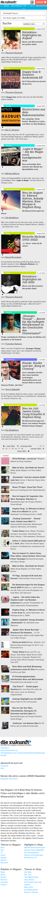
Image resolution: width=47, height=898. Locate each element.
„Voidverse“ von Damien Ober (25, 723)
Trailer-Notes (18, 531)
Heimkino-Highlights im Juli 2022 (31, 279)
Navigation (32, 2)
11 (43, 446)
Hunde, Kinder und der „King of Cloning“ (33, 366)
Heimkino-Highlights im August (31, 35)
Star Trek (27, 874)
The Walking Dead (31, 877)
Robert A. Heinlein (31, 892)
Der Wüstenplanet (31, 889)
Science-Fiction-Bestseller (34, 850)
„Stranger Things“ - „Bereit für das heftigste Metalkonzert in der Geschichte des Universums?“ (33, 325)
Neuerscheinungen (13, 189)
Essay (3, 874)
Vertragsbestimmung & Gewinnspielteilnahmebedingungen (23, 753)
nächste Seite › (36, 448)
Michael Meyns (12, 174)
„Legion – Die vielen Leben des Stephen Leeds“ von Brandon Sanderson (25, 600)
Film (2, 850)
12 (3, 448)
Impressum (5, 748)
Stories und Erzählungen (33, 855)
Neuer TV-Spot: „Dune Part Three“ (27, 487)
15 (13, 448)
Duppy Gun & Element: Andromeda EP (32, 75)
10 (40, 446)
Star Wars (28, 872)
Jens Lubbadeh (12, 390)
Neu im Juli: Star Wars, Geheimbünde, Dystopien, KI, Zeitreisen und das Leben (23, 711)
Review (8, 106)
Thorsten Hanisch (13, 53)
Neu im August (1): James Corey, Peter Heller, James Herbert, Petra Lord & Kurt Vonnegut (28, 556)
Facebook (4, 766)
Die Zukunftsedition (31, 852)
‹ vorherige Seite (25, 446)
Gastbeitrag (10, 359)
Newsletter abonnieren (9, 778)
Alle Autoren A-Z (30, 857)
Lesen (3, 50)
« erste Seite (10, 446)
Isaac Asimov (29, 879)
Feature (9, 312)
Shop (39, 2)
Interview (4, 882)
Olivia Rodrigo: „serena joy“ (24, 459)
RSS (2, 768)
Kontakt (3, 755)
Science (4, 860)
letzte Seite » (22, 451)
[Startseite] (8, 3)
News (8, 29)
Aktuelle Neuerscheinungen (34, 847)
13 (6, 448)
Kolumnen (4, 862)
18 (22, 448)
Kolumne (4, 879)
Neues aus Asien (19, 642)
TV (2, 852)
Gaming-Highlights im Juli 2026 (27, 699)
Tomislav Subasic (13, 344)
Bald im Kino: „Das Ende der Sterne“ (28, 468)
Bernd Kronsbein (13, 257)
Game (3, 855)
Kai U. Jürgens (12, 130)
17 (19, 448)
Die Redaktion (12, 218)
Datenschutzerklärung (9, 750)
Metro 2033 (28, 887)
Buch (2, 847)
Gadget (3, 857)
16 (16, 448)
